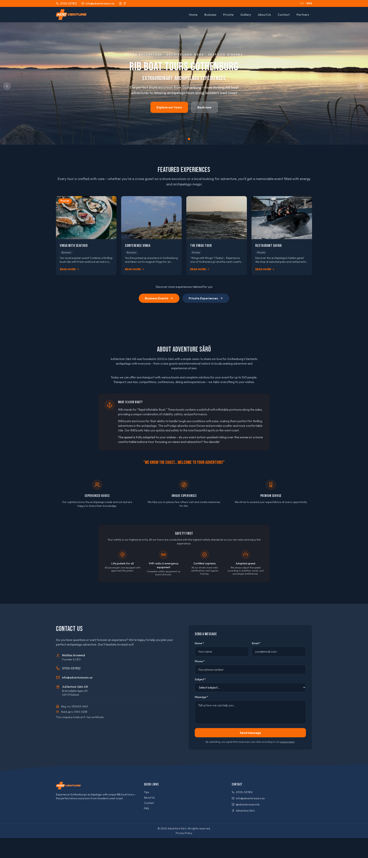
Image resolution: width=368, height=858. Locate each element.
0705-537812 (68, 3)
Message (201, 697)
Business (210, 15)
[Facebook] (124, 3)
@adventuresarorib (248, 804)
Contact (284, 15)
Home (193, 15)
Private (228, 15)
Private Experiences (203, 298)
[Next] (361, 86)
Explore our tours (169, 107)
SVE (302, 3)
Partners (303, 15)
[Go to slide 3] (193, 139)
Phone (200, 661)
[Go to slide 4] (197, 139)
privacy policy (287, 741)
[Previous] (7, 86)
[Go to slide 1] (185, 139)
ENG (309, 3)
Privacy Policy (184, 833)
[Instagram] (120, 3)
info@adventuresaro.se (100, 3)
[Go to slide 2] (189, 139)
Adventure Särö (245, 810)
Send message (250, 733)
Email (256, 643)
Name (199, 643)
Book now (204, 107)
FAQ (146, 808)
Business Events (156, 298)
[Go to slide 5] (200, 139)
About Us (264, 15)
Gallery (245, 15)
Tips (146, 792)
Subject (200, 679)
